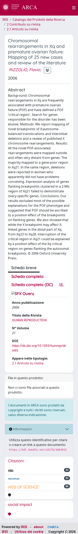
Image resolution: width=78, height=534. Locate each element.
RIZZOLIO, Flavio (24, 69)
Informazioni (21, 429)
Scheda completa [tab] (27, 276)
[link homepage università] (57, 7)
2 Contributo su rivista (23, 24)
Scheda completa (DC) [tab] (32, 284)
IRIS (5, 19)
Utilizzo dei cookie (29, 531)
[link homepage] (22, 7)
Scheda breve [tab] (23, 267)
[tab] (61, 284)
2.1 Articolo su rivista (22, 29)
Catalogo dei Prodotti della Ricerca (39, 19)
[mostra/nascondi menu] (74, 8)
